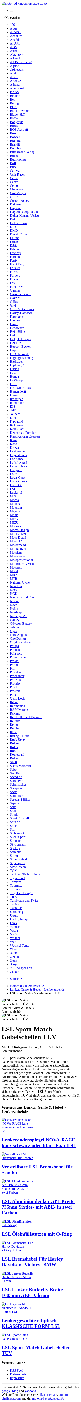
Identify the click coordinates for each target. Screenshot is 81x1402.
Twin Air (16, 908)
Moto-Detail (18, 537)
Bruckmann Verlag (22, 152)
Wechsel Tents (19, 945)
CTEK (14, 197)
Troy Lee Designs (21, 893)
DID (13, 227)
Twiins (14, 904)
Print (13, 668)
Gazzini (15, 298)
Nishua (14, 601)
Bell (12, 99)
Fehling (15, 256)
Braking (15, 140)
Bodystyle (16, 122)
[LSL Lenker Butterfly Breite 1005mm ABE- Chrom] (18, 1281)
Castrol (14, 182)
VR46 (14, 934)
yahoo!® (30, 1391)
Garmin (15, 290)
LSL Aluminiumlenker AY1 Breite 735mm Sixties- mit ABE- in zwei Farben (38, 1207)
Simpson (15, 840)
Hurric (14, 395)
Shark (14, 814)
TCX (13, 870)
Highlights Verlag (21, 358)
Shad (13, 810)
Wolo (13, 949)
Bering (14, 103)
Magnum (16, 507)
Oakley (15, 620)
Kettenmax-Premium (23, 432)
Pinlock (15, 650)
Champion (17, 189)
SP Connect (17, 844)
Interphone (17, 402)
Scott (13, 792)
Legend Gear (18, 455)
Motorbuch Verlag (22, 563)
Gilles (14, 301)
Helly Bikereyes (20, 339)
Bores (14, 125)
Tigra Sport (17, 878)
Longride (16, 470)
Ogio (13, 631)
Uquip (14, 915)
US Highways (19, 919)
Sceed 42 (16, 777)
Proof (13, 687)
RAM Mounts (19, 709)
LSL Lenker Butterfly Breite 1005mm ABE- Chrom (32, 1292)
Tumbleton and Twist (24, 900)
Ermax (14, 242)
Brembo (15, 148)
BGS (13, 107)
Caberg (15, 170)
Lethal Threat (19, 466)
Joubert (15, 414)
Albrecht (15, 58)
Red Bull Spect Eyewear (26, 717)
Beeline (15, 96)
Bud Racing (18, 159)
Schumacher (18, 784)
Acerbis (15, 39)
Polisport (16, 653)
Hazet (14, 324)
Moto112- (16, 541)
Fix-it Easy (17, 264)
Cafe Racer (17, 174)
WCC (14, 941)
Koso (13, 444)
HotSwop (16, 380)
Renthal (15, 728)
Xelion (14, 956)
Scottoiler (16, 795)
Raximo (15, 713)
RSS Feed (16, 1370)
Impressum (17, 1378)
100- (13, 24)
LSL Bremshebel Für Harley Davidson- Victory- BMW (32, 1261)
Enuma (14, 238)
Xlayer (14, 964)
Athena (15, 84)
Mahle (14, 515)
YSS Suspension (21, 968)
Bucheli (15, 155)
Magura (15, 511)
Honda (14, 376)
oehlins (14, 627)
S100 (13, 762)
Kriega (14, 447)
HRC (13, 384)
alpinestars (17, 69)
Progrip (15, 683)
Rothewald (17, 754)
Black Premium (20, 111)
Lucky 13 (16, 492)
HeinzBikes (17, 331)
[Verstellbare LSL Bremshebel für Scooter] (18, 1158)
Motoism (16, 552)
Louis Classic (19, 481)
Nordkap (16, 612)
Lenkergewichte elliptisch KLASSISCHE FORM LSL (31, 1323)
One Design (18, 638)
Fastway (15, 253)
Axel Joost (17, 88)
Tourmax (16, 885)
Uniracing (16, 912)
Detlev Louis (18, 223)
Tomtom (15, 882)
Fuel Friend (17, 286)
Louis (13, 474)
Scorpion (16, 788)
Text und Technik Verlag (26, 874)
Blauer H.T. (18, 114)
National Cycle (20, 582)
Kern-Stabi (17, 429)
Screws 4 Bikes (20, 799)
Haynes (15, 320)
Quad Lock (17, 698)
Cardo (14, 178)
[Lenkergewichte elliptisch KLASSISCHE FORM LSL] (18, 1311)
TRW (13, 897)
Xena (13, 960)
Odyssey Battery (21, 623)
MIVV (14, 518)
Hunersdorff (18, 391)
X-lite (13, 953)
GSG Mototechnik (22, 309)
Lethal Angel (18, 462)
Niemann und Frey (22, 597)
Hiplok (14, 369)
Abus (13, 28)
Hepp (13, 350)
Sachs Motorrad (20, 766)
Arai (13, 73)
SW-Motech (18, 867)
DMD (14, 230)
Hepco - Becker (20, 346)
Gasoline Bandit (20, 294)
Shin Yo (15, 822)
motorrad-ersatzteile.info (48, 1398)
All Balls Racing (21, 62)
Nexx (13, 590)
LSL (13, 489)
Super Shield (18, 859)
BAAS (14, 92)
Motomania (17, 556)
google (6, 1391)
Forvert (15, 275)
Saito (13, 769)
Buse (13, 167)
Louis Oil (16, 485)
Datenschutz (18, 1374)
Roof (13, 751)
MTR (13, 578)
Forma (14, 271)
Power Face (18, 657)
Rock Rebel (18, 739)
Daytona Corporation (24, 212)
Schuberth (16, 781)
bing (15, 1391)
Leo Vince (17, 459)
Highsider (16, 361)
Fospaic (15, 279)
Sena (13, 807)
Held (13, 335)
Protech (15, 691)
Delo (13, 219)
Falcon (14, 249)
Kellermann (17, 425)
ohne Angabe (18, 635)
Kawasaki (16, 421)
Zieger (14, 971)
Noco (13, 605)
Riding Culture (19, 736)
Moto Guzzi (18, 533)
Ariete (14, 77)
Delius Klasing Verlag (24, 215)
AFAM (15, 43)
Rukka (14, 758)
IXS (12, 406)
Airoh (14, 51)
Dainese (15, 204)
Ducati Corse (18, 234)
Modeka (15, 526)
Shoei (13, 825)
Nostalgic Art (18, 616)
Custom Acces (19, 200)
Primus (14, 664)
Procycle (15, 679)
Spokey (15, 848)
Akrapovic (17, 54)
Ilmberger (16, 399)
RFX (13, 732)
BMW (14, 118)
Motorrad (16, 567)
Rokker (15, 743)
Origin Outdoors (21, 642)
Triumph (15, 889)
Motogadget (18, 548)
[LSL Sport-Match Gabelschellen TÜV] (18, 1338)
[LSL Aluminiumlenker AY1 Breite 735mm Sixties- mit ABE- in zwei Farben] (18, 1192)
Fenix (13, 260)
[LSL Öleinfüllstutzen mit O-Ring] (18, 1225)
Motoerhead (18, 545)
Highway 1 (17, 365)
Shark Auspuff (19, 818)
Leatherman (18, 451)
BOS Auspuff (19, 129)
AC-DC (15, 32)
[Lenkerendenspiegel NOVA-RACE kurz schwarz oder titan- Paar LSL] (18, 1131)
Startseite (16, 978)
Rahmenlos (17, 706)
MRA (14, 575)
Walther (15, 938)
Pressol (14, 661)
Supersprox (17, 863)
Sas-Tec (15, 773)
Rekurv (15, 721)
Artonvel (16, 81)
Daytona (15, 208)
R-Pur (14, 702)
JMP (13, 410)
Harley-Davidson (21, 313)
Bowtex (15, 137)
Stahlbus (15, 852)
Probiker (15, 672)
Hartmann (16, 316)
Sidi (12, 829)
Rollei (14, 747)
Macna (14, 500)
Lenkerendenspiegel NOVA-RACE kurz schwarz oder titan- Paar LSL (39, 1142)
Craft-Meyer (18, 193)
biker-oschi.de (48, 1394)
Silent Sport (17, 837)
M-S (13, 496)
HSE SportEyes (20, 387)
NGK (13, 593)
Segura (14, 803)
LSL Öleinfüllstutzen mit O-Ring (37, 1234)
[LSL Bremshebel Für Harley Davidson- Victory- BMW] (18, 1250)
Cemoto (15, 185)
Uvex (13, 923)
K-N (13, 417)
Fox (12, 283)
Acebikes (16, 36)
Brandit (15, 144)
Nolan (14, 608)
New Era (16, 586)
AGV (13, 47)
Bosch (14, 133)
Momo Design (19, 530)
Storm (14, 855)
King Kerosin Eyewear (25, 436)
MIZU (14, 522)
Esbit (13, 245)
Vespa (14, 930)
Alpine (14, 66)
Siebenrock (17, 833)
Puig (13, 694)
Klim (13, 440)
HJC (13, 373)
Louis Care (17, 477)
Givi (13, 305)
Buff (13, 163)
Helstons (15, 343)
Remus (14, 724)
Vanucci (15, 926)
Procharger (17, 676)
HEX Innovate (19, 354)
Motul (14, 571)
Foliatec (15, 268)
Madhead (16, 504)
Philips (14, 646)
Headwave (17, 328)
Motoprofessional (21, 560)
